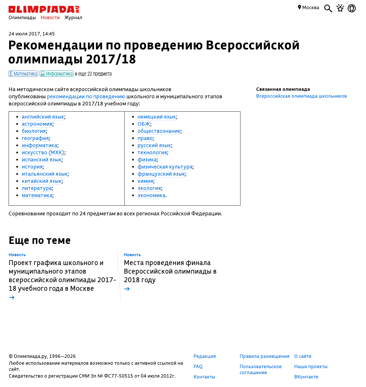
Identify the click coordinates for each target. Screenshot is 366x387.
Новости (50, 17)
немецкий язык (157, 116)
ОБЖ (144, 123)
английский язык (43, 116)
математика (37, 195)
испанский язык (41, 159)
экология (149, 188)
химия (145, 180)
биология (34, 130)
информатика (39, 145)
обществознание (159, 130)
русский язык (154, 145)
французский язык (161, 173)
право (145, 138)
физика (147, 159)
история (32, 166)
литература (37, 188)
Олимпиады (22, 17)
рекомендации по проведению (86, 96)
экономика (151, 195)
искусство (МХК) (43, 152)
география (35, 138)
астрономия (37, 123)
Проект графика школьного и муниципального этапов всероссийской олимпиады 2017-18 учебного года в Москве (62, 277)
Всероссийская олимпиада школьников (301, 96)
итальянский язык (44, 173)
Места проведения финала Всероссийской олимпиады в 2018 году (170, 272)
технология (152, 152)
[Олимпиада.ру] (44, 9)
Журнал (73, 17)
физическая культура (165, 166)
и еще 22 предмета (93, 73)
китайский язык (41, 180)
